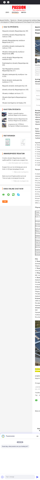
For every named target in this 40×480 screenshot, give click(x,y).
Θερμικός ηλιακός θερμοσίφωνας (13, 31)
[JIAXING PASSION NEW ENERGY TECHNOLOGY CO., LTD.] (20, 8)
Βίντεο (23, 12)
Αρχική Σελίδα (4, 20)
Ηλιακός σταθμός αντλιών (11, 93)
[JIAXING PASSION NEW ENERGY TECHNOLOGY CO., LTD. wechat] (14, 194)
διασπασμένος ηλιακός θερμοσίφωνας (15, 63)
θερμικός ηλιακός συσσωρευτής (13, 86)
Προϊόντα (15, 12)
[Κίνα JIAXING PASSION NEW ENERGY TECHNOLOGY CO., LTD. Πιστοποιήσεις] (7, 142)
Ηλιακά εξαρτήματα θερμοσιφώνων (14, 97)
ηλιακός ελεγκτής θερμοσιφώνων (13, 89)
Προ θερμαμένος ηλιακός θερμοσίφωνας (11, 70)
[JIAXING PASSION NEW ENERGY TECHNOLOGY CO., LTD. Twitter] (8, 2)
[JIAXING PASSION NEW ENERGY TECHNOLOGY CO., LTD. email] (4, 194)
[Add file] (2, 477)
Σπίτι (7, 12)
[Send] (37, 477)
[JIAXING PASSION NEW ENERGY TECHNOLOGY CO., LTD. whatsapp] (9, 194)
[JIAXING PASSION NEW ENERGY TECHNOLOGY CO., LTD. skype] (19, 195)
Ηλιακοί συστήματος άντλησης (12, 103)
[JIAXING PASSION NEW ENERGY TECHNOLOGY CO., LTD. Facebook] (4, 2)
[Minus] (37, 436)
